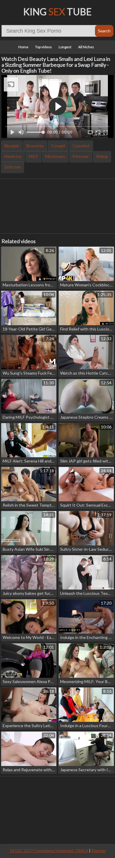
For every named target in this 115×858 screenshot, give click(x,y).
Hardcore (13, 156)
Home (23, 47)
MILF (33, 156)
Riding (102, 156)
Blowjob (11, 145)
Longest (65, 47)
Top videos (43, 47)
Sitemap (98, 850)
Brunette (35, 145)
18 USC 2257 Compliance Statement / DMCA (49, 850)
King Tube (57, 11)
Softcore (12, 166)
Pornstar (81, 156)
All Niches (86, 47)
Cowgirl (58, 145)
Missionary (55, 156)
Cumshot (81, 145)
